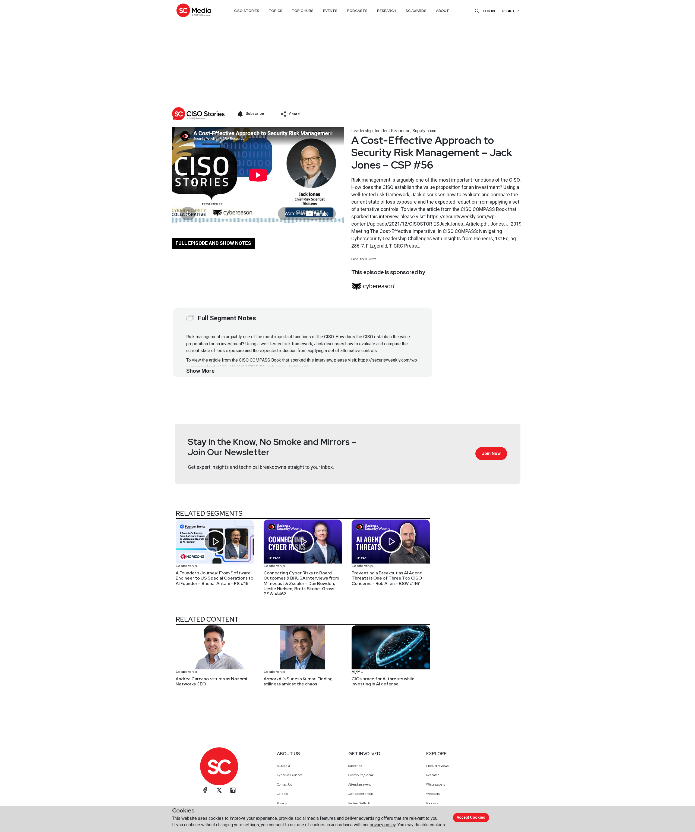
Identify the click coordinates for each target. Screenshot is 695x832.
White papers (435, 784)
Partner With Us (359, 803)
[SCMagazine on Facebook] (205, 790)
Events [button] (330, 10)
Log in (489, 11)
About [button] (442, 10)
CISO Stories (246, 10)
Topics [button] (275, 10)
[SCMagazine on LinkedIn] (233, 790)
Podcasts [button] (357, 10)
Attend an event (359, 784)
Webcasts (433, 794)
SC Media (283, 766)
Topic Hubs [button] (303, 10)
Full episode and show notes (213, 243)
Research (432, 775)
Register (510, 11)
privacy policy (383, 824)
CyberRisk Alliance (290, 775)
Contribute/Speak (361, 775)
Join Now (491, 453)
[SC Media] (193, 10)
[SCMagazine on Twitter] (219, 790)
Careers (282, 794)
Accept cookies (471, 817)
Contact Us (284, 784)
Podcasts (432, 803)
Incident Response (392, 130)
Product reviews (437, 766)
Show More (200, 371)
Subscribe (355, 766)
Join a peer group (360, 794)
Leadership (362, 130)
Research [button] (386, 10)
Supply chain (424, 130)
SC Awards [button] (416, 10)
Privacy (282, 803)
